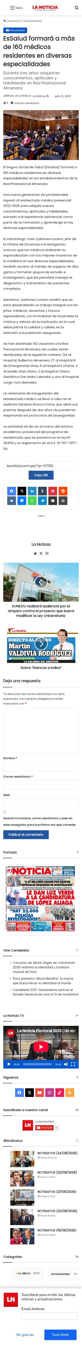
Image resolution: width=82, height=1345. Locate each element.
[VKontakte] (11, 500)
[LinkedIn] (32, 491)
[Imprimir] (63, 500)
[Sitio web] (35, 553)
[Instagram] (47, 553)
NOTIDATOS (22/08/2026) (57, 1172)
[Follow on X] (47, 96)
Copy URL (41, 475)
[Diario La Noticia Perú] (45, 7)
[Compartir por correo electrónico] (52, 500)
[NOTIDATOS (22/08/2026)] (22, 1178)
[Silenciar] (66, 1064)
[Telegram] (42, 500)
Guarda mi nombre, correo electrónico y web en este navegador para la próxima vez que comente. (39, 821)
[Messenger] (21, 500)
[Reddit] (63, 491)
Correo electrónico (18, 777)
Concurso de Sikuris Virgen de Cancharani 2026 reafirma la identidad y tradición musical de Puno (44, 967)
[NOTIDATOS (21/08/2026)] (22, 1198)
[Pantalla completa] (73, 1064)
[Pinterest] (52, 491)
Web (6, 795)
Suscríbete (60, 1335)
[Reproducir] (9, 1064)
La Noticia (13, 21)
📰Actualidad (32, 21)
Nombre (10, 758)
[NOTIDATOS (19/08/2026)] (22, 1236)
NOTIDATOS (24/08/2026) (58, 1153)
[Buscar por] (76, 9)
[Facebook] (11, 491)
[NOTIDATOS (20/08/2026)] (22, 1217)
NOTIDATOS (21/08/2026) (57, 1192)
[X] (21, 491)
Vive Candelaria (16, 950)
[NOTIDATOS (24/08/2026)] (22, 1159)
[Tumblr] (42, 491)
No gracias (25, 1335)
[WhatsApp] (32, 500)
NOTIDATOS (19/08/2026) (57, 1230)
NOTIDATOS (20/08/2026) (57, 1211)
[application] (41, 1047)
